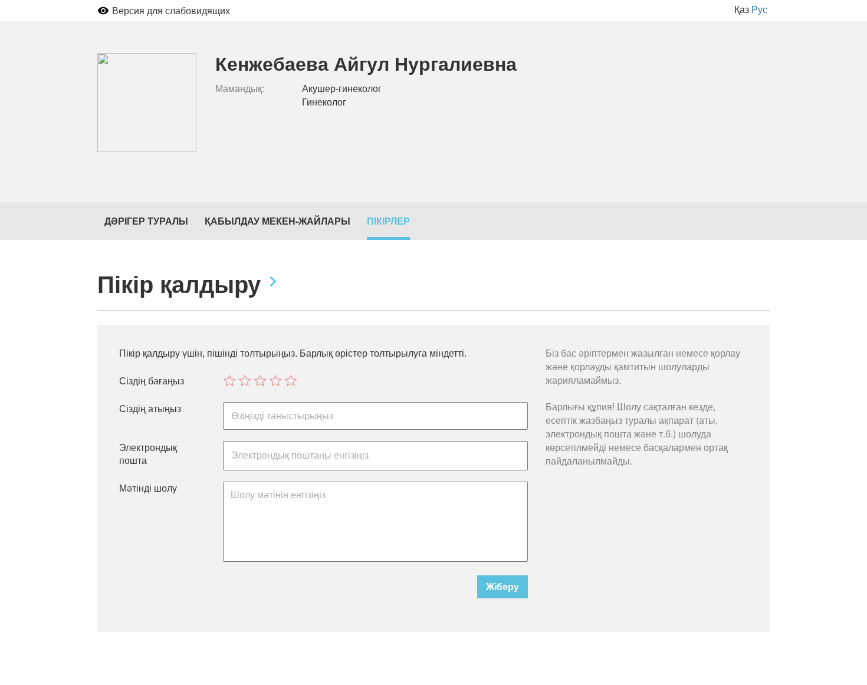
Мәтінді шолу (148, 488)
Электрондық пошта (148, 454)
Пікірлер (388, 221)
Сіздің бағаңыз (151, 380)
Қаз (741, 9)
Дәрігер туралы (146, 221)
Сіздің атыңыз (150, 408)
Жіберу (502, 586)
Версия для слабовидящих (171, 10)
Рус (759, 9)
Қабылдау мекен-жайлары (277, 221)
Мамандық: (239, 88)
